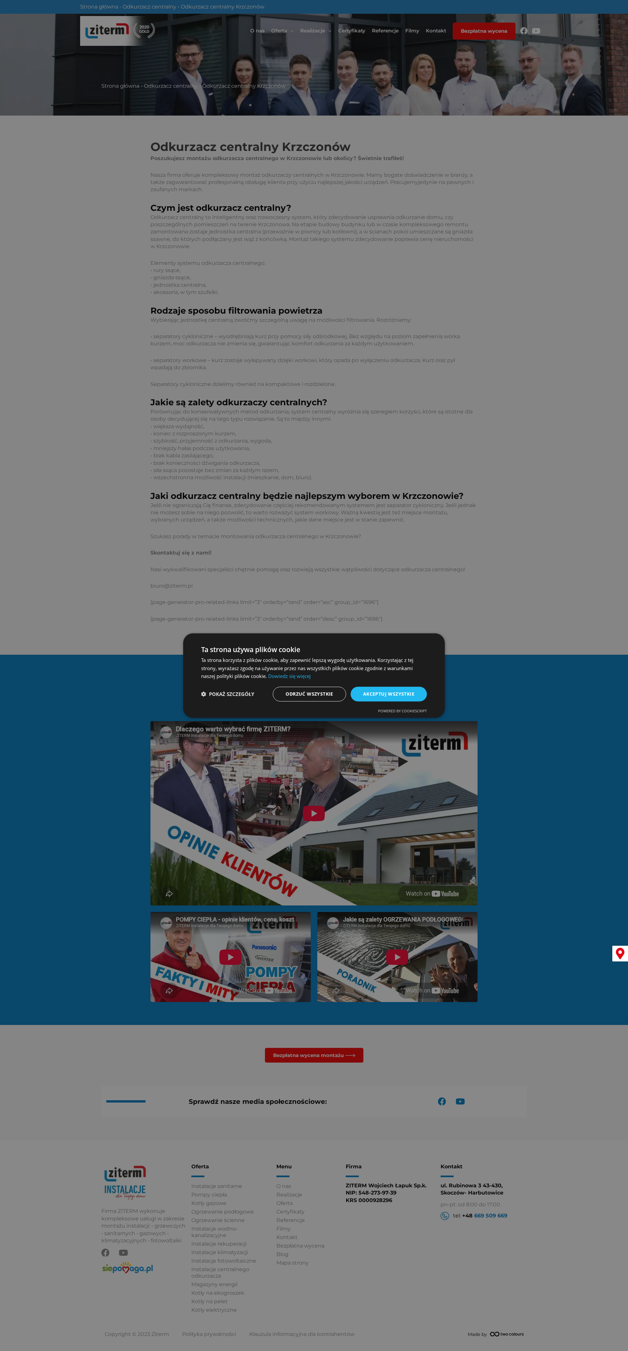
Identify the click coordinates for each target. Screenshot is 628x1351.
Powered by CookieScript (402, 710)
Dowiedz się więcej (289, 676)
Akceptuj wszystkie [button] (388, 694)
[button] (227, 694)
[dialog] (314, 675)
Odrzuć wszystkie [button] (309, 694)
